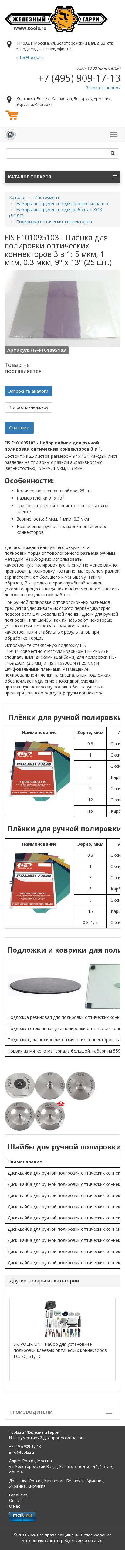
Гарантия (18, 1495)
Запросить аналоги (28, 391)
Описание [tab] (19, 428)
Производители (31, 1412)
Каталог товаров (29, 177)
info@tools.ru (29, 57)
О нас (14, 1506)
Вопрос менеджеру (28, 407)
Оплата (16, 1500)
